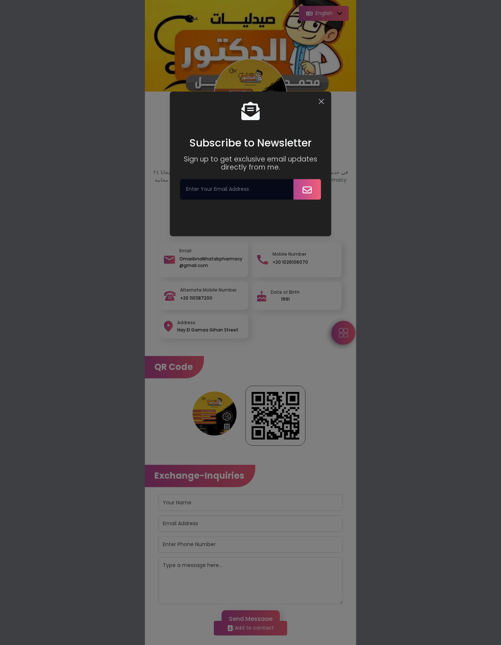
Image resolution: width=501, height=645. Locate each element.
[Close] (321, 101)
